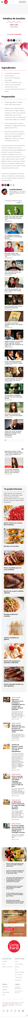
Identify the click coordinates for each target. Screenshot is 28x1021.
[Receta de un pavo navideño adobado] (14, 581)
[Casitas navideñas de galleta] (14, 627)
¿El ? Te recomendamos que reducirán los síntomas (15, 879)
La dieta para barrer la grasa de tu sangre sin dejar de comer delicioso (18, 805)
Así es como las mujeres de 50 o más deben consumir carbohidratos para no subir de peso (17, 781)
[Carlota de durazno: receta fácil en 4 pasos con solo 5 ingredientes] (6, 746)
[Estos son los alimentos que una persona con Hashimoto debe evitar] (6, 725)
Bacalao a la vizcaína (11, 546)
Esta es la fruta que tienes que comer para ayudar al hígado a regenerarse (15, 865)
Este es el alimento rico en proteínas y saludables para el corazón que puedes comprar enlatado (18, 704)
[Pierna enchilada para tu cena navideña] (14, 557)
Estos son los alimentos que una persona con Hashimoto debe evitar (18, 728)
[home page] (6, 2)
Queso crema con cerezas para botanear (13, 523)
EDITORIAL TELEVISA (8, 1005)
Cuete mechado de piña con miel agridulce (13, 685)
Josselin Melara (14, 26)
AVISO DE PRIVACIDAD (19, 933)
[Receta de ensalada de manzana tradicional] (14, 651)
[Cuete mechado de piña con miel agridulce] (14, 674)
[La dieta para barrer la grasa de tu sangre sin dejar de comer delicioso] (6, 802)
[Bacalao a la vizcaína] (14, 536)
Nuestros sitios (19, 958)
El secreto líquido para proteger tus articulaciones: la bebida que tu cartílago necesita (18, 829)
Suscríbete (22, 2)
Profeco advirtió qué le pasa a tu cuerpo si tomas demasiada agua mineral (14, 894)
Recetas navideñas (15, 34)
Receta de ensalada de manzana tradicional (12, 661)
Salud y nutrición (16, 697)
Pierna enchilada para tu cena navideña (12, 568)
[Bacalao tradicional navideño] (14, 604)
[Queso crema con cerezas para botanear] (14, 513)
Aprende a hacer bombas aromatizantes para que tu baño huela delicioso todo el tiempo (15, 902)
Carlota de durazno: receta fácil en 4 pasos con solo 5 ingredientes (17, 748)
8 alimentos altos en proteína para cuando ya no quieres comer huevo (14, 887)
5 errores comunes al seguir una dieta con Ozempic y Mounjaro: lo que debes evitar (15, 872)
